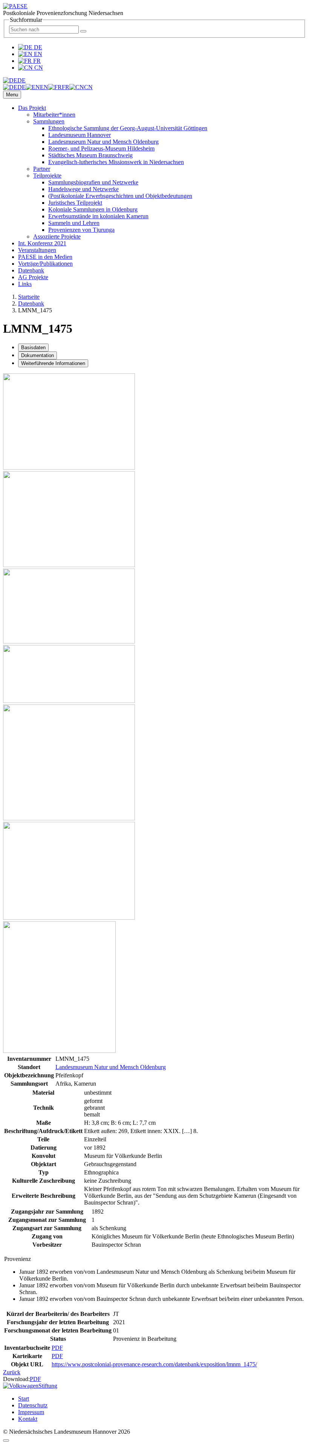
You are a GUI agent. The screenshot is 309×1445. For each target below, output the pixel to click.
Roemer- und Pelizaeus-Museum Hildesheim (101, 148)
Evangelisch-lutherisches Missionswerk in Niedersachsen (116, 162)
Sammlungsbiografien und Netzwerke (93, 182)
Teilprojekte (47, 175)
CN (38, 67)
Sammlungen (48, 121)
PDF (57, 1348)
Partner (41, 169)
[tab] (33, 347)
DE (37, 47)
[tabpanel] (154, 790)
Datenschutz (32, 1405)
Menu (12, 94)
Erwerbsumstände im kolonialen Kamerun (98, 216)
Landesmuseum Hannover (79, 135)
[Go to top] (6, 1440)
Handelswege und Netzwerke (83, 189)
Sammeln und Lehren (73, 223)
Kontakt (27, 1419)
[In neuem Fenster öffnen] (69, 467)
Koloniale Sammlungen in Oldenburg (93, 209)
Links (25, 284)
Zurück (11, 1372)
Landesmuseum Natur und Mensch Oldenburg (103, 141)
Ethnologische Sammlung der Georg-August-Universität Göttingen (127, 128)
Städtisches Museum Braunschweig (90, 155)
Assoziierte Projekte (57, 236)
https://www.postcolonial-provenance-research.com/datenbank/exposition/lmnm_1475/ (154, 1364)
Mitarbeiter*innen (54, 114)
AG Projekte (33, 277)
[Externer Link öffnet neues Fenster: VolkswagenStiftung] (30, 1386)
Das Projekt (32, 108)
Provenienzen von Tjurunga (81, 230)
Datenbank (31, 270)
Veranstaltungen (37, 250)
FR (36, 61)
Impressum (31, 1412)
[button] (14, 80)
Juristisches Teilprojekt (75, 202)
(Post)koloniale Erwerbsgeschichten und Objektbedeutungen (120, 196)
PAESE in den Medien (45, 257)
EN (37, 54)
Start (23, 1398)
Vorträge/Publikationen (45, 263)
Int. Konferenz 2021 (42, 243)
